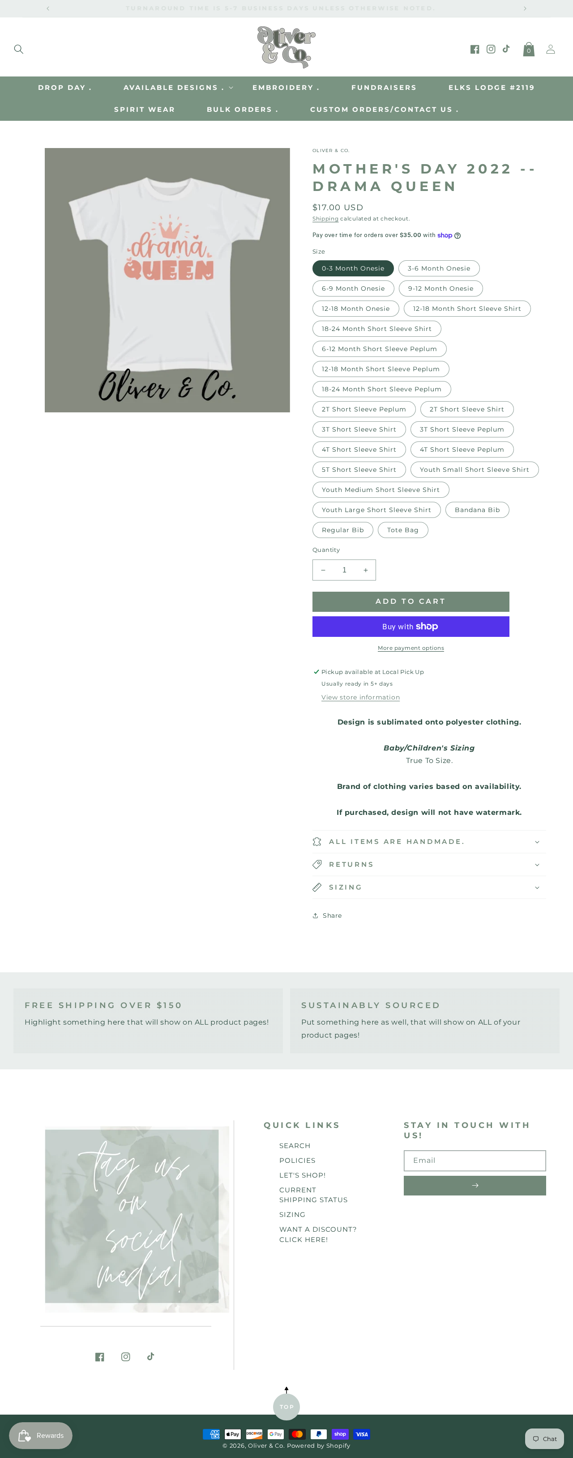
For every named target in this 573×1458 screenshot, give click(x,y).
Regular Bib (343, 530)
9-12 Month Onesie (441, 288)
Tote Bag (403, 530)
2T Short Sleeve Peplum (364, 409)
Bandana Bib (477, 510)
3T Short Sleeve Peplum (462, 429)
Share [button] (332, 915)
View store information (360, 697)
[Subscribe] (475, 1185)
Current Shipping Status (313, 1195)
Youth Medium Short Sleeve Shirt (381, 490)
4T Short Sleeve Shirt (359, 449)
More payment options (411, 647)
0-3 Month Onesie (353, 268)
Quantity (326, 549)
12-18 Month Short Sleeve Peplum (381, 369)
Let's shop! (302, 1175)
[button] (19, 47)
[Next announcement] (525, 8)
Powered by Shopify (319, 1445)
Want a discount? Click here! (318, 1234)
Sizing (292, 1214)
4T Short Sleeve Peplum (462, 449)
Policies (297, 1160)
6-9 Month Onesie (353, 288)
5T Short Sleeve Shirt (359, 470)
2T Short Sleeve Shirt (467, 409)
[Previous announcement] (48, 8)
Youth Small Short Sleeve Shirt (475, 470)
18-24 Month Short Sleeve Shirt (377, 329)
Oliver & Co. (266, 1445)
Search (295, 1145)
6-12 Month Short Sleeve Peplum (379, 349)
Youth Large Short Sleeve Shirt (377, 510)
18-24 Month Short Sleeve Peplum (382, 389)
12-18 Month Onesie (356, 309)
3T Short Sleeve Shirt (359, 429)
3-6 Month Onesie (439, 268)
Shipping (325, 218)
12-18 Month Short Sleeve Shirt (467, 309)
